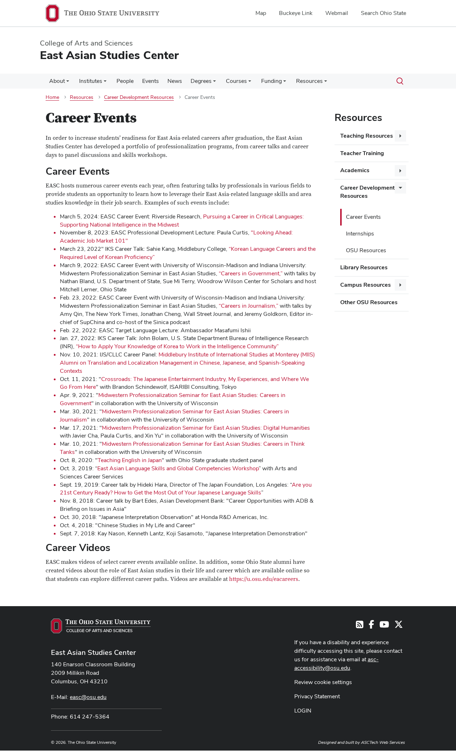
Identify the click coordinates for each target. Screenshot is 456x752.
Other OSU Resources (369, 302)
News (174, 81)
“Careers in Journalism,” (248, 305)
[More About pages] (68, 83)
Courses (236, 81)
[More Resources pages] (325, 83)
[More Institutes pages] (105, 83)
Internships (360, 233)
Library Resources (364, 267)
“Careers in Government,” (250, 273)
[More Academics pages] (400, 170)
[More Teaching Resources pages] (400, 136)
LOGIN (302, 710)
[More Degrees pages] (214, 83)
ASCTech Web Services (383, 742)
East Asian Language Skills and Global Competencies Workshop (178, 468)
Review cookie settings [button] (323, 682)
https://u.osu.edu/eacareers (263, 579)
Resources (309, 81)
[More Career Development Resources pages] (400, 188)
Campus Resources (365, 284)
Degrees (201, 81)
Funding (271, 81)
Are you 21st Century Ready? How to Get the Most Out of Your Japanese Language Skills (186, 489)
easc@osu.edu (88, 697)
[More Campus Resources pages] (400, 285)
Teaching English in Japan (130, 460)
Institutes (90, 81)
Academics (354, 170)
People (125, 81)
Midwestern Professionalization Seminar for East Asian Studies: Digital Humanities (206, 427)
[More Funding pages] (284, 83)
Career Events (363, 217)
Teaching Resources (366, 135)
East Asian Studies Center (93, 652)
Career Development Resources (367, 192)
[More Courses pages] (250, 83)
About (57, 81)
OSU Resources (366, 250)
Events (150, 81)
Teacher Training (362, 153)
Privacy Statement (317, 696)
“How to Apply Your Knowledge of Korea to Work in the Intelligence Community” (177, 346)
